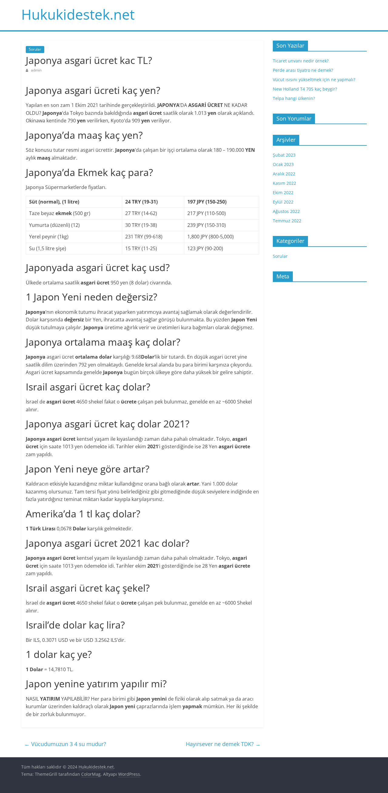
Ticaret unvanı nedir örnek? (301, 61)
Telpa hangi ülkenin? (294, 98)
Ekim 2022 (283, 192)
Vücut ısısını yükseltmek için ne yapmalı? (314, 79)
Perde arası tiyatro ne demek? (303, 70)
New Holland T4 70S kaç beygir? (305, 89)
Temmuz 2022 (287, 221)
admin (36, 70)
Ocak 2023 (283, 164)
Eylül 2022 (283, 202)
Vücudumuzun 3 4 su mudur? (65, 744)
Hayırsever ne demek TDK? (223, 744)
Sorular (35, 49)
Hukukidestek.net (78, 14)
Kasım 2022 (284, 183)
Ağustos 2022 (286, 211)
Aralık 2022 (284, 174)
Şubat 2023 (284, 155)
